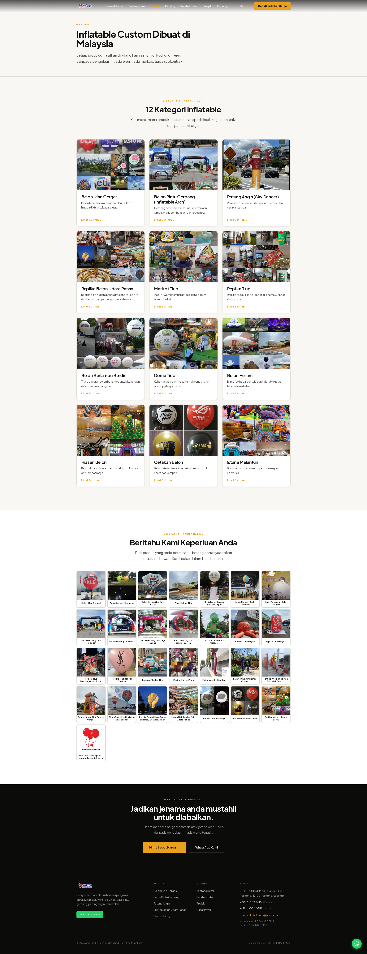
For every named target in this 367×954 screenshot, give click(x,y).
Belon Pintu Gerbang (166, 897)
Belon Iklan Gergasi (165, 890)
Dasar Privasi (204, 909)
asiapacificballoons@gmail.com (259, 915)
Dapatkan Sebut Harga (272, 5)
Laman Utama (114, 6)
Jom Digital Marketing (278, 943)
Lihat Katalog (161, 916)
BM (248, 5)
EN (241, 5)
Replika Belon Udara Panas (169, 909)
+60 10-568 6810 (251, 908)
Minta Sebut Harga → (164, 847)
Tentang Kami (136, 6)
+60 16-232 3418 (251, 902)
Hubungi (222, 6)
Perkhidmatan (189, 6)
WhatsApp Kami (206, 847)
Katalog (170, 6)
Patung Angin (161, 903)
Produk (155, 6)
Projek (208, 6)
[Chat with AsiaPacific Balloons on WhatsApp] (357, 944)
